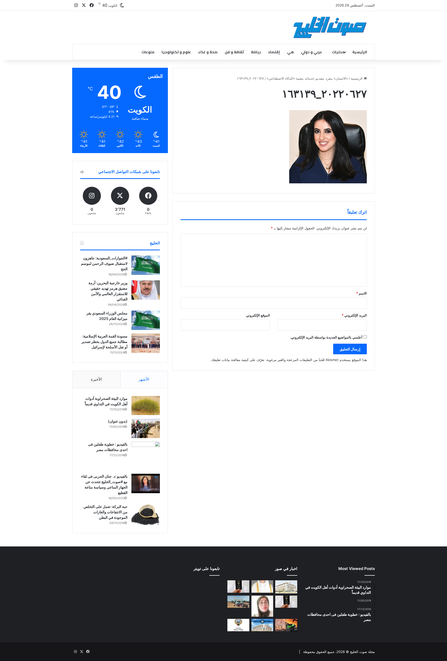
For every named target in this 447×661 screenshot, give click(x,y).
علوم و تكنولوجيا (176, 52)
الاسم (361, 293)
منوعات (147, 52)
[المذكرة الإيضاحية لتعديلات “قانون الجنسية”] (238, 586)
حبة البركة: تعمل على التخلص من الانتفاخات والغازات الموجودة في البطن (106, 512)
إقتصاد (274, 52)
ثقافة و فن (234, 52)
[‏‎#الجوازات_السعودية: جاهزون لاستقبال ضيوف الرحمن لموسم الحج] (145, 265)
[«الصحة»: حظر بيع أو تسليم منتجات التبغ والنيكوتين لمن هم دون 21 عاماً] (238, 625)
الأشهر (144, 379)
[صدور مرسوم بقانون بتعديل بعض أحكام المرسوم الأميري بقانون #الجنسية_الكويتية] (286, 602)
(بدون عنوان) (118, 421)
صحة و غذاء (208, 52)
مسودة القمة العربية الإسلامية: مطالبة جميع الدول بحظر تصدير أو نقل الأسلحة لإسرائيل (104, 341)
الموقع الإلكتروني (258, 315)
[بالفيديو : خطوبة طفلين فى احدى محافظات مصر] (145, 456)
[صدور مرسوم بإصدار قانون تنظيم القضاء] (286, 586)
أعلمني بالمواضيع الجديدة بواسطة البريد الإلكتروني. (326, 337)
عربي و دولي (311, 52)
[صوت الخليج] (330, 27)
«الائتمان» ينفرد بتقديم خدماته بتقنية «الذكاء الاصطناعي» (307, 78)
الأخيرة (96, 379)
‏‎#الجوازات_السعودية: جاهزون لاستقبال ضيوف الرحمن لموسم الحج (104, 263)
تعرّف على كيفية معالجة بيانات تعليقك (237, 360)
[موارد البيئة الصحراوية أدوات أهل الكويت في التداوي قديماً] (145, 405)
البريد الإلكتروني (354, 315)
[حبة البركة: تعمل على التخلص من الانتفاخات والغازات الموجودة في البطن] (145, 514)
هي (290, 52)
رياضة (256, 52)
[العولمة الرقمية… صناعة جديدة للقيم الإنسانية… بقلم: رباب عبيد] (262, 606)
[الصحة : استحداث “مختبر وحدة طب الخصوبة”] (262, 586)
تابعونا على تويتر (206, 568)
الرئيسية (359, 52)
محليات (338, 52)
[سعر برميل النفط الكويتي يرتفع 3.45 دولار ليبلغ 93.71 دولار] (286, 625)
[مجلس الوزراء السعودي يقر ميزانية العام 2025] (145, 320)
